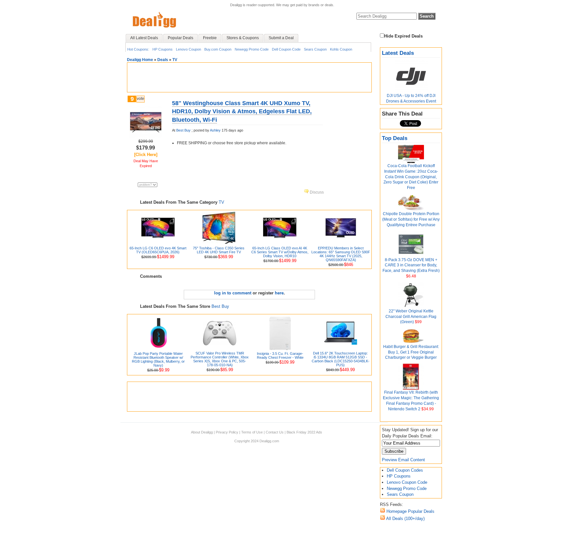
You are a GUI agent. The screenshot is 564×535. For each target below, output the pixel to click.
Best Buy (183, 130)
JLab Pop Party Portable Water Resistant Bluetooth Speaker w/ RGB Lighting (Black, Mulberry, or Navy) (158, 359)
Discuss (316, 192)
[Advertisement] (249, 77)
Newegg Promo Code (252, 49)
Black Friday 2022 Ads (304, 432)
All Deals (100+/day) (405, 518)
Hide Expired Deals (403, 36)
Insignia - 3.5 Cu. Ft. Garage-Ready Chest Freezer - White (280, 355)
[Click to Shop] (145, 136)
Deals (162, 59)
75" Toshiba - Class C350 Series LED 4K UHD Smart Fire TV (218, 250)
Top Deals (394, 138)
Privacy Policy (227, 432)
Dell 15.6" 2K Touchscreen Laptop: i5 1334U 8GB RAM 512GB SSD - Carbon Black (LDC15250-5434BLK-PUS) (340, 359)
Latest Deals (398, 53)
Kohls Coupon (341, 49)
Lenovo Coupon (188, 49)
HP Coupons (162, 49)
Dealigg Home (140, 59)
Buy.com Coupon (217, 49)
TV (174, 59)
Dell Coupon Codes (405, 470)
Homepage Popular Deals (409, 511)
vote (140, 98)
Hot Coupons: (138, 49)
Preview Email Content (403, 459)
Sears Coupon (315, 49)
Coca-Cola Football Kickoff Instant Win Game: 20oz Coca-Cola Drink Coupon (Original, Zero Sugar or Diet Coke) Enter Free (411, 177)
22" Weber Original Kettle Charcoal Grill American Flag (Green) (410, 316)
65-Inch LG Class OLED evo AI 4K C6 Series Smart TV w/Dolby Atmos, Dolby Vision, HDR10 (279, 252)
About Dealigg (202, 432)
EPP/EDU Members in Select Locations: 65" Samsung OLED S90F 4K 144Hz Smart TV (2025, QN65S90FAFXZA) (340, 254)
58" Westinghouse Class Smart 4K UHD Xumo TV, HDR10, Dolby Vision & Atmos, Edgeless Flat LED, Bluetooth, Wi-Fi (242, 111)
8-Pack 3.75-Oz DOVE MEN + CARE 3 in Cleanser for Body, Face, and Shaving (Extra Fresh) (411, 265)
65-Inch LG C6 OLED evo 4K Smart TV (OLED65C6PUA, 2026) (158, 250)
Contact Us (275, 432)
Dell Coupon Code (286, 49)
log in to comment (232, 293)
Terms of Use (252, 432)
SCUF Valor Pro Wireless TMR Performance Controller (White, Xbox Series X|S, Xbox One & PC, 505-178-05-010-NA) (220, 359)
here (279, 293)
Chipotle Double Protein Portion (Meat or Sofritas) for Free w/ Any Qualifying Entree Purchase (411, 219)
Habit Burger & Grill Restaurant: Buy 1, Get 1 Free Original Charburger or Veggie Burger (411, 352)
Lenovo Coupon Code (407, 482)
